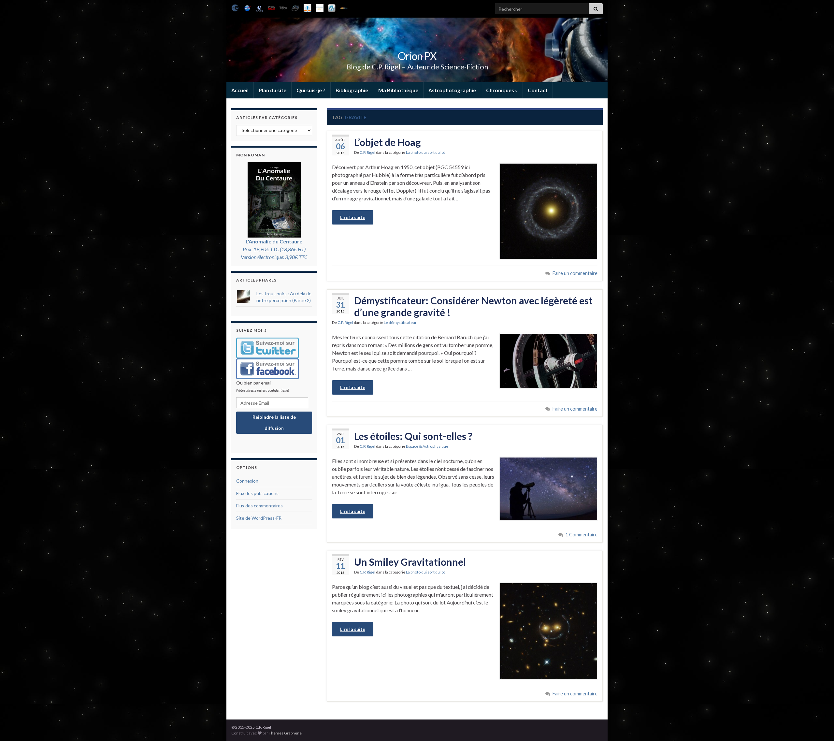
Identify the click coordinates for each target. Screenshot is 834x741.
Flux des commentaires (259, 505)
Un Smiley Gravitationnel (410, 562)
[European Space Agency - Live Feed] (235, 7)
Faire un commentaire (575, 273)
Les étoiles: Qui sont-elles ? (413, 436)
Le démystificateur (400, 322)
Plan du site (272, 90)
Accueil (240, 90)
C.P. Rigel (367, 152)
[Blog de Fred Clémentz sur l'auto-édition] (307, 7)
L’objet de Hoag (387, 142)
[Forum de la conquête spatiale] (344, 7)
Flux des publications (257, 493)
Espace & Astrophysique (427, 446)
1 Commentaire (581, 534)
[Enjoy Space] (283, 7)
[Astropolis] (295, 7)
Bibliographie (352, 90)
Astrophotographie (452, 90)
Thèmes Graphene (285, 733)
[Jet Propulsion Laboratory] (247, 7)
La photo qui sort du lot (425, 152)
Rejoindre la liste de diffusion (274, 422)
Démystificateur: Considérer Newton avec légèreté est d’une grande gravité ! (473, 306)
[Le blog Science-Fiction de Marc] (332, 7)
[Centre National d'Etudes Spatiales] (259, 7)
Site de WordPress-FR (258, 518)
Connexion (247, 481)
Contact (538, 90)
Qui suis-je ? (310, 90)
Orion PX (417, 56)
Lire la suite (352, 217)
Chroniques (500, 90)
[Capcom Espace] (271, 7)
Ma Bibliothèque (398, 90)
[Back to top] (819, 726)
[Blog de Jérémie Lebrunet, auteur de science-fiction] (320, 7)
